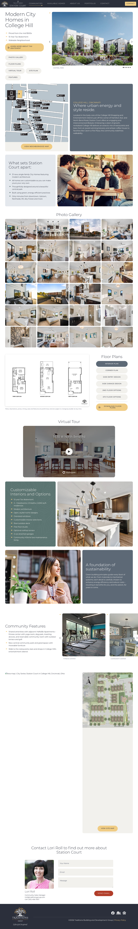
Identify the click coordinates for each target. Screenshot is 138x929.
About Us (75, 3)
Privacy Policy (120, 920)
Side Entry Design (112, 377)
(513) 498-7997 (33, 899)
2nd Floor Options (112, 390)
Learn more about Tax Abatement (21, 47)
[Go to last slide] (48, 41)
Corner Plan (112, 370)
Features (13, 77)
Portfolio (90, 3)
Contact (104, 3)
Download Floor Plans (112, 407)
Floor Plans (15, 64)
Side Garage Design (111, 384)
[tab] (123, 67)
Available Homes (56, 3)
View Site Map (107, 828)
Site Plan (33, 71)
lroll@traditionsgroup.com (35, 897)
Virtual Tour (15, 71)
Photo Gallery (16, 57)
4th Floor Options (112, 397)
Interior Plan (111, 364)
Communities (36, 3)
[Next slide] (132, 41)
